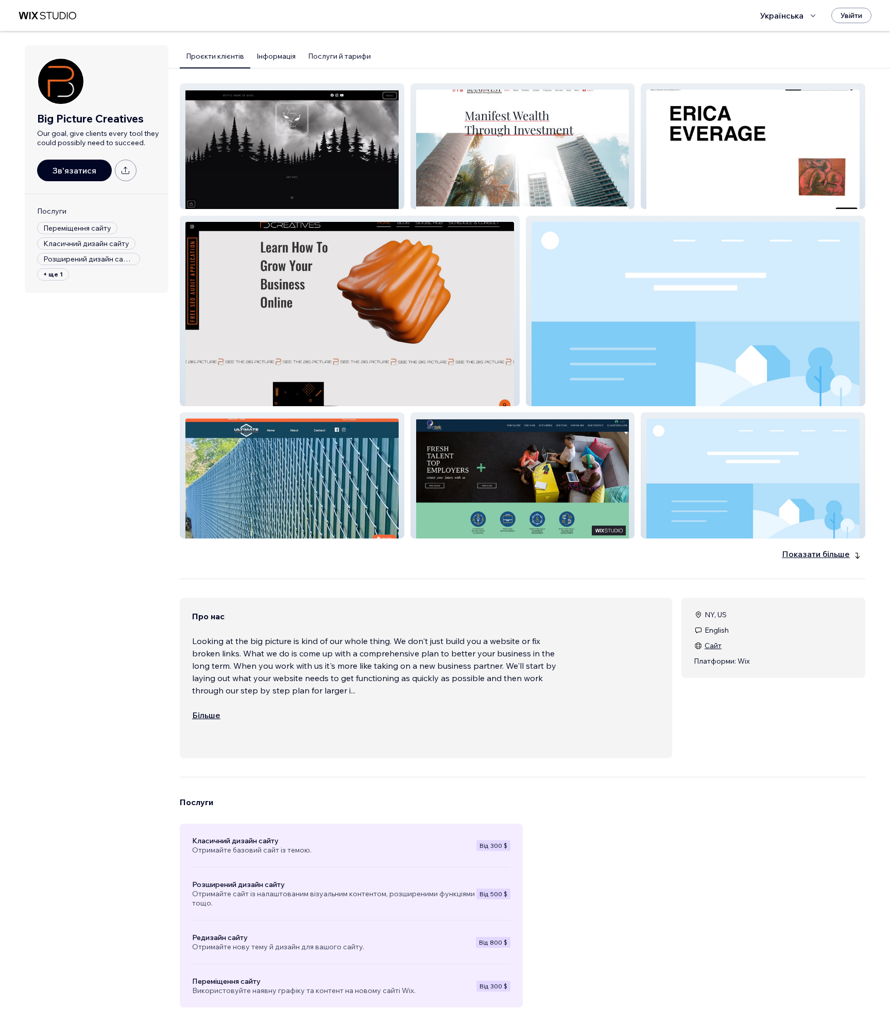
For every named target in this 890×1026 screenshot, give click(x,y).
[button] (292, 146)
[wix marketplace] (47, 16)
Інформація (276, 56)
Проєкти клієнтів (215, 56)
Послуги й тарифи (339, 56)
